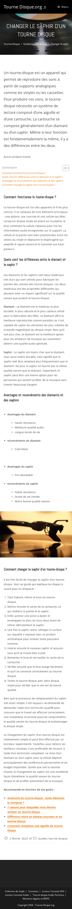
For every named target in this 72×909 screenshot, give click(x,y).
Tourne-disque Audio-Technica (48, 894)
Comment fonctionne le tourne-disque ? (24, 173)
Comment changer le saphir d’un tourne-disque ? (29, 184)
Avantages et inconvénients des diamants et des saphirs (32, 180)
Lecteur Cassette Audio (17, 894)
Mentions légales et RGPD (36, 898)
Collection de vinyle (15, 891)
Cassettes (33, 891)
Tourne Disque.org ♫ (25, 7)
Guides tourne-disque (53, 838)
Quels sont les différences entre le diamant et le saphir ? (32, 177)
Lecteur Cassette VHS (53, 891)
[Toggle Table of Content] (64, 168)
